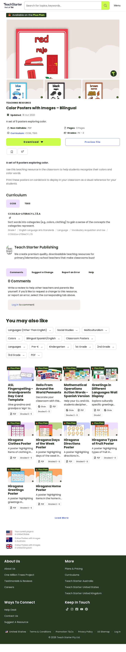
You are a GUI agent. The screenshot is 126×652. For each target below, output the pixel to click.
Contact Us (11, 616)
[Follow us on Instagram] (72, 609)
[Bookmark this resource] (12, 151)
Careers (9, 587)
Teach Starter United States (82, 587)
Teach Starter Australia (79, 581)
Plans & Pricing (74, 568)
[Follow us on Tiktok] (67, 609)
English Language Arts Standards (37, 230)
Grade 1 (12, 230)
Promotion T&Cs (64, 631)
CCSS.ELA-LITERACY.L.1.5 (20, 234)
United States (17, 631)
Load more (62, 517)
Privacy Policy (85, 631)
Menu (117, 5)
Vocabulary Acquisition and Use (89, 230)
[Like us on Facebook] (76, 609)
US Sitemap (103, 631)
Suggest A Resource (16, 622)
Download (31, 142)
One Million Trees (19, 575)
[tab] (13, 204)
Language (63, 230)
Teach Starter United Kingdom (83, 593)
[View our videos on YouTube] (81, 609)
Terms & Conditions (40, 631)
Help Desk (10, 610)
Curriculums (72, 575)
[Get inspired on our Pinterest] (86, 609)
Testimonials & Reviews (18, 581)
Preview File (92, 142)
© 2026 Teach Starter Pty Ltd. (64, 637)
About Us (9, 568)
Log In (117, 631)
